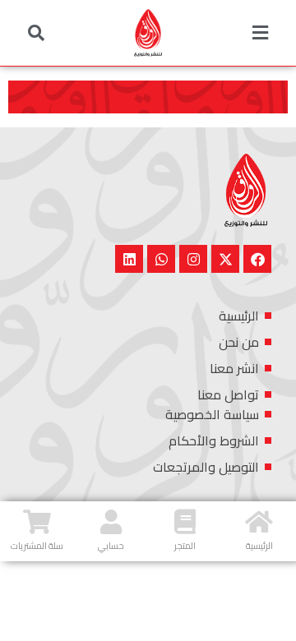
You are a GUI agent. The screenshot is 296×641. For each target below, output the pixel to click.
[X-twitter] (225, 259)
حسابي (111, 545)
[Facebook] (257, 259)
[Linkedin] (129, 259)
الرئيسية (259, 545)
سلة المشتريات (37, 545)
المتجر (185, 545)
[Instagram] (193, 259)
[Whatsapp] (161, 259)
